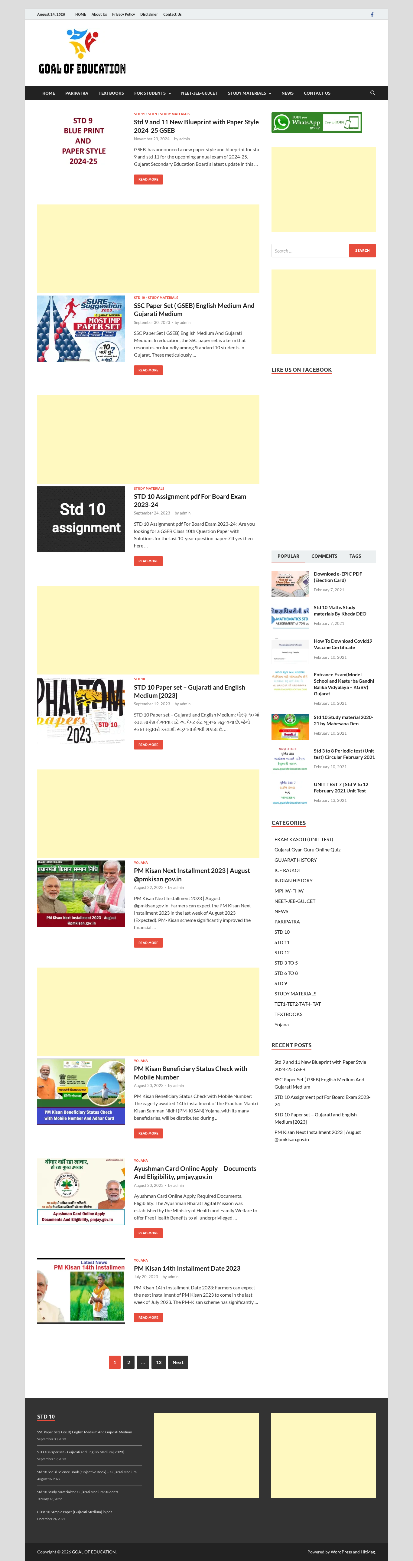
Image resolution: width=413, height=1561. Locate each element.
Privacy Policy (123, 14)
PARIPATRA (76, 93)
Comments (324, 556)
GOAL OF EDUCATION (94, 1551)
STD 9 (152, 114)
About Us (99, 14)
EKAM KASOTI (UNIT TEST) (304, 839)
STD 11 (139, 114)
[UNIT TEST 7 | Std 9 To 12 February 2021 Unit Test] (290, 785)
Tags (355, 556)
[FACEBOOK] (372, 14)
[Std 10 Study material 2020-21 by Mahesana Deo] (290, 717)
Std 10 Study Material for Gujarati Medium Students (77, 1492)
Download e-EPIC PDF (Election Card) (338, 577)
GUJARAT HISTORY (296, 860)
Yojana (141, 863)
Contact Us (172, 14)
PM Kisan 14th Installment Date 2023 (187, 1268)
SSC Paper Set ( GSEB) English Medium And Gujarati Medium (84, 1432)
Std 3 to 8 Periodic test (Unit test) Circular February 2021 (344, 754)
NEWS (287, 93)
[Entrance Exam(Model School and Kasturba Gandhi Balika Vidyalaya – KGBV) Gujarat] (290, 675)
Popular (288, 556)
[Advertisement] (148, 248)
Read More (146, 178)
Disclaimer (149, 14)
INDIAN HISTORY (294, 880)
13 (158, 1362)
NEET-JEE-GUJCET (199, 93)
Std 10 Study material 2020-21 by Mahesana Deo (343, 720)
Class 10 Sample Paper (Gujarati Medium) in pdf (74, 1512)
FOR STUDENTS (150, 93)
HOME (80, 14)
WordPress (341, 1551)
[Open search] (372, 93)
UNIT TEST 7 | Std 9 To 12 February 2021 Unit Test (341, 787)
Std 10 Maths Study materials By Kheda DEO (340, 610)
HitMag (368, 1551)
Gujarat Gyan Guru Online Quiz (307, 849)
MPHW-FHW (289, 890)
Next (178, 1362)
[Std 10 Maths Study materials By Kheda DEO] (290, 608)
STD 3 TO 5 (286, 962)
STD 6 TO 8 (286, 973)
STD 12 (282, 952)
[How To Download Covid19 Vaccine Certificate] (290, 641)
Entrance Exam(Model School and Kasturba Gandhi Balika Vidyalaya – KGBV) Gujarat (344, 683)
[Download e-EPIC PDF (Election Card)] (290, 574)
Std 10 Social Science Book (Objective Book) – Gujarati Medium (87, 1472)
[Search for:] (324, 250)
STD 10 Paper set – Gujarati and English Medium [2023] (80, 1452)
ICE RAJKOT (288, 870)
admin (184, 138)
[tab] (288, 556)
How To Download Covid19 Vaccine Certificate (343, 644)
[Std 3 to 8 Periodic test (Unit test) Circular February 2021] (290, 751)
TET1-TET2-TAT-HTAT (298, 1004)
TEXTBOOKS (111, 93)
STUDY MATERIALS (247, 93)
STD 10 (139, 298)
